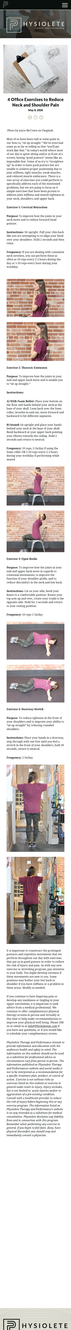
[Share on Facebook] (30, 118)
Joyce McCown (28, 130)
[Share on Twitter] (36, 118)
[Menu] (65, 4)
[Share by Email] (41, 118)
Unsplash (47, 130)
